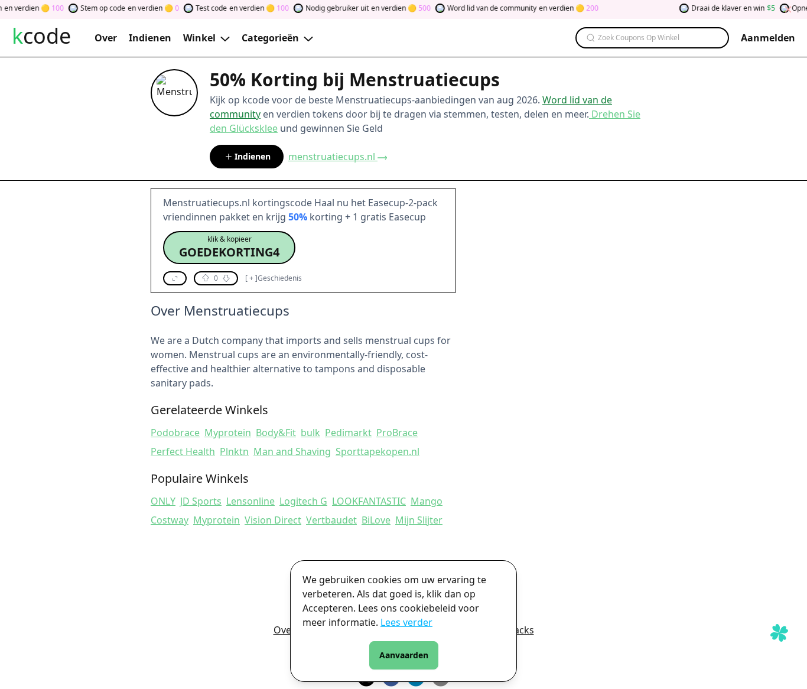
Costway (169, 520)
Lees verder (406, 622)
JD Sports (201, 501)
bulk (310, 432)
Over (284, 629)
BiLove (376, 520)
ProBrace (397, 432)
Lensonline (250, 501)
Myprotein (227, 432)
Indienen (253, 156)
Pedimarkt (348, 432)
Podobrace (175, 432)
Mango (426, 501)
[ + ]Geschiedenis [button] (273, 278)
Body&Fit (276, 432)
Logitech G (303, 501)
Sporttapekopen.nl (377, 451)
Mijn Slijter (418, 520)
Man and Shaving (292, 451)
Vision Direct (273, 520)
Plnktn (234, 451)
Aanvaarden (403, 655)
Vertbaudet (331, 520)
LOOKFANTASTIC (369, 501)
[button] (229, 247)
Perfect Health (183, 451)
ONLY (163, 501)
